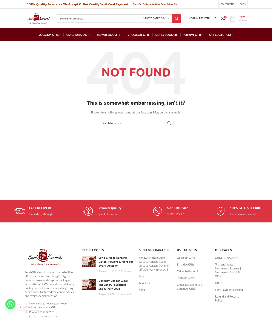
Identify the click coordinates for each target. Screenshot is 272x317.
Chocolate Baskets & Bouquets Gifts (190, 286)
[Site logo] (38, 18)
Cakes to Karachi (187, 271)
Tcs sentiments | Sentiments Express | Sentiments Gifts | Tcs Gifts (228, 270)
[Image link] (45, 256)
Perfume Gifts (185, 278)
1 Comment (126, 271)
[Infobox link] (34, 211)
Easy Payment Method (229, 289)
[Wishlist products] (215, 18)
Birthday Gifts (185, 264)
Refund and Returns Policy (227, 298)
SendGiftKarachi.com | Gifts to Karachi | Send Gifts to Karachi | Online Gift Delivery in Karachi (154, 263)
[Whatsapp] (10, 307)
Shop (142, 289)
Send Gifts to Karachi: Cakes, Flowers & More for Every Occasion (116, 261)
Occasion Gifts (186, 257)
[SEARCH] (176, 18)
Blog (142, 276)
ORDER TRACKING (227, 257)
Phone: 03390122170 (41, 312)
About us (144, 283)
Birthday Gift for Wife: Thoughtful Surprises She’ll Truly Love (113, 284)
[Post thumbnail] (89, 264)
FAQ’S (218, 283)
